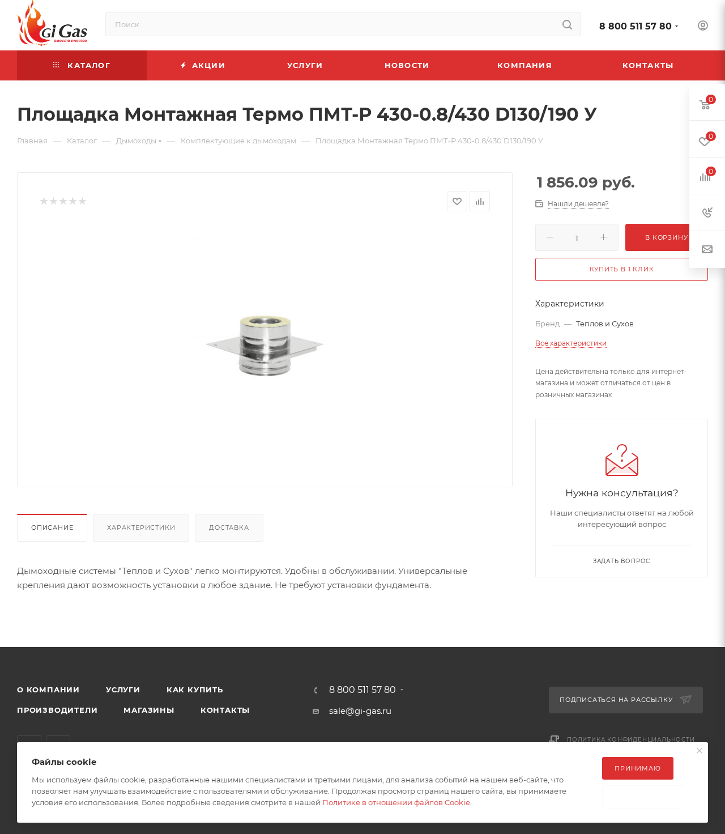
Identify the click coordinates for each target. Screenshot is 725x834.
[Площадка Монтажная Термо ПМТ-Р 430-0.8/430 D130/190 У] (265, 340)
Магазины (148, 709)
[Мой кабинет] (703, 27)
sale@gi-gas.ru (360, 710)
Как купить (195, 689)
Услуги (123, 689)
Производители (57, 709)
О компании (48, 689)
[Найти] (567, 24)
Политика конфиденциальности (631, 739)
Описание (52, 527)
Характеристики (141, 527)
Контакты (225, 709)
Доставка (229, 527)
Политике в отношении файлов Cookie (396, 802)
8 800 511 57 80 (635, 26)
